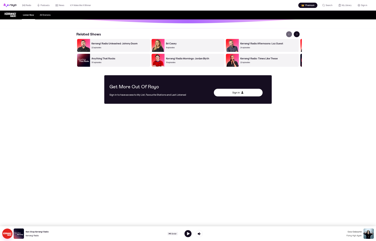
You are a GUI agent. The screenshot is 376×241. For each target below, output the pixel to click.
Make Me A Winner (82, 5)
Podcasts (45, 5)
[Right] (297, 34)
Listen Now (28, 15)
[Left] (289, 34)
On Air (174, 233)
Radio (28, 5)
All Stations (45, 15)
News (61, 5)
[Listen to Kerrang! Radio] (188, 233)
